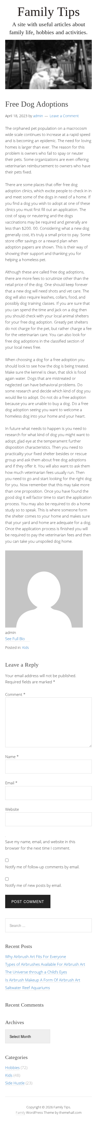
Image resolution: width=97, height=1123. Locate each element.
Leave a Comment (64, 115)
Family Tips (48, 11)
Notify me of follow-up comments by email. (42, 866)
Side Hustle (15, 1082)
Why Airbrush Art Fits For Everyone (35, 956)
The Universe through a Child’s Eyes (36, 971)
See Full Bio (15, 638)
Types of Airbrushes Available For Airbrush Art (45, 964)
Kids (25, 647)
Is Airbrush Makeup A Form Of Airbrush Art (42, 979)
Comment (15, 694)
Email (11, 782)
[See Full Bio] (27, 638)
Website (12, 809)
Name (12, 756)
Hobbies (12, 1067)
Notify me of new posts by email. (33, 885)
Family (20, 1112)
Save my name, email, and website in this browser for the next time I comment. (40, 844)
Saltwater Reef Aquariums (27, 987)
